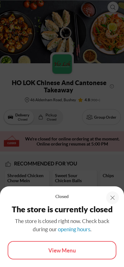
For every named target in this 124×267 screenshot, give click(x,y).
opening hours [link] (74, 229)
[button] (112, 197)
